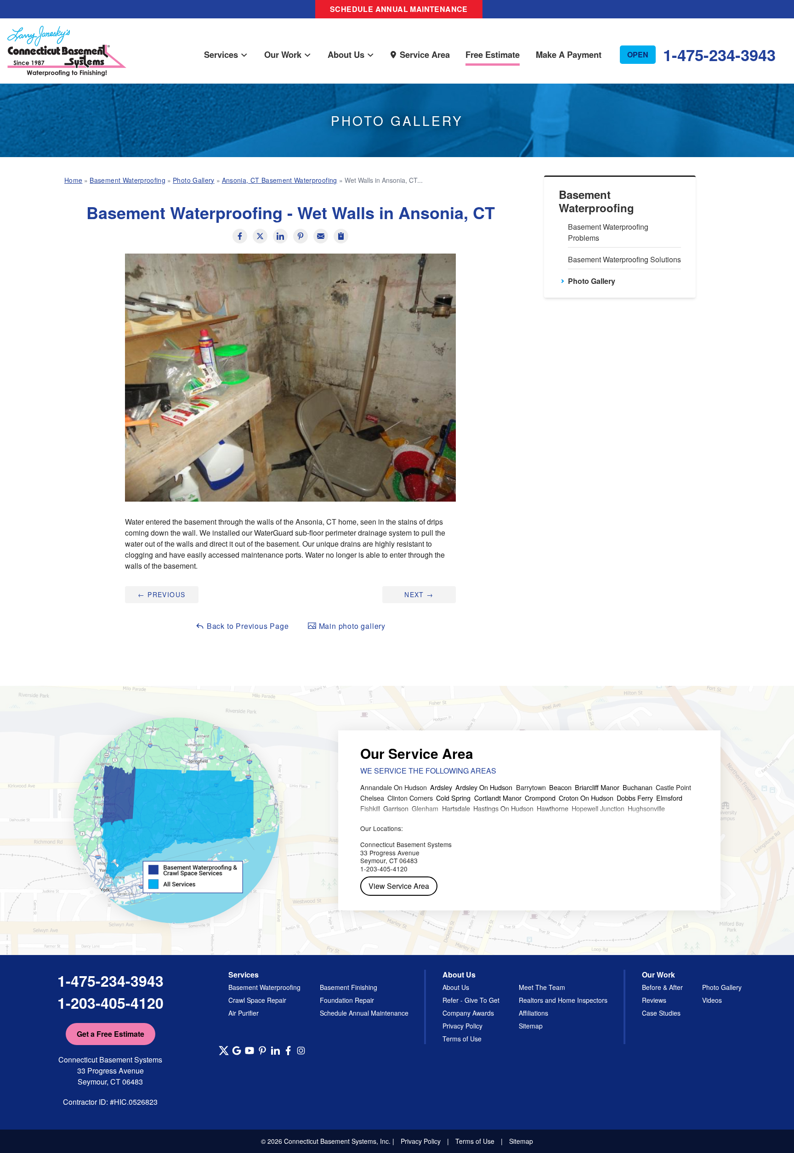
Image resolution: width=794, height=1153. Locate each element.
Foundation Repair (347, 1000)
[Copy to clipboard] (341, 236)
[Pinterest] (262, 1050)
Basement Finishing (348, 987)
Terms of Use (462, 1038)
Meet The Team (542, 987)
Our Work (282, 54)
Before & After (662, 987)
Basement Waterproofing (596, 201)
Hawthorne (552, 808)
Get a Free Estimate (110, 1034)
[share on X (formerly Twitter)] (260, 236)
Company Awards (468, 1012)
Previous (161, 594)
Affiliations (533, 1012)
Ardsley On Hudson (483, 787)
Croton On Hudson (586, 798)
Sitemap (531, 1025)
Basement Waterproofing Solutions (624, 259)
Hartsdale (456, 808)
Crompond (540, 798)
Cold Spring (453, 798)
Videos (712, 1000)
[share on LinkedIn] (280, 236)
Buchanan (637, 787)
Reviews (654, 1000)
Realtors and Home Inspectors (563, 1000)
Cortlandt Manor (498, 798)
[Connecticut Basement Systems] (66, 41)
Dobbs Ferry (635, 798)
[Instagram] (300, 1050)
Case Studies (661, 1012)
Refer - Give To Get (470, 1000)
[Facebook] (288, 1050)
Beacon (560, 787)
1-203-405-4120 (110, 1002)
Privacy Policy (462, 1025)
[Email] (320, 236)
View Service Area (399, 886)
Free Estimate (492, 54)
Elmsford (669, 798)
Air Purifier (243, 1012)
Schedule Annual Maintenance (399, 9)
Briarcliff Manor (597, 787)
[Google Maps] (236, 1050)
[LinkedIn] (275, 1050)
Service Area (425, 54)
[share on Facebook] (240, 236)
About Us (346, 54)
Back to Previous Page (246, 626)
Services (221, 54)
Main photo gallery (351, 626)
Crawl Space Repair (257, 1000)
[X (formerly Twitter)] (223, 1050)
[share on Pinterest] (300, 236)
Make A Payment (568, 54)
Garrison (395, 808)
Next (418, 594)
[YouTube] (249, 1050)
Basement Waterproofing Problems (608, 232)
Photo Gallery (591, 281)
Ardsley (441, 787)
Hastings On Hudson (503, 808)
